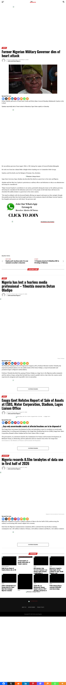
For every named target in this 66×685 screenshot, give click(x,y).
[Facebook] (3, 98)
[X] (6, 98)
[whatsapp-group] (21, 219)
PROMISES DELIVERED (47, 222)
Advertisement (31, 607)
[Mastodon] (18, 98)
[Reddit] (9, 98)
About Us (24, 607)
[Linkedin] (12, 98)
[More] (27, 98)
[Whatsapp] (24, 98)
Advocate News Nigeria (14, 61)
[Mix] (21, 98)
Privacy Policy (40, 607)
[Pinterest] (15, 98)
